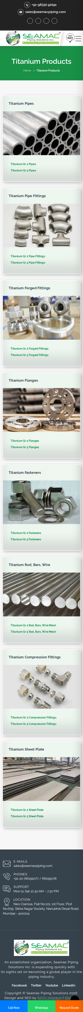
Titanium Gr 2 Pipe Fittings (28, 256)
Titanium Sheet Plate (26, 749)
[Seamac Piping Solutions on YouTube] (54, 21)
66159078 (49, 878)
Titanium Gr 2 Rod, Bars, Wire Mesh (33, 625)
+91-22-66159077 (26, 878)
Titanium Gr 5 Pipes (23, 170)
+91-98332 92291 (44, 5)
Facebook (19, 985)
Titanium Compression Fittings (35, 657)
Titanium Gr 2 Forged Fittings (29, 348)
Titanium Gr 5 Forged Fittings (29, 355)
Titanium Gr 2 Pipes (23, 164)
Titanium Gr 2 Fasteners (26, 533)
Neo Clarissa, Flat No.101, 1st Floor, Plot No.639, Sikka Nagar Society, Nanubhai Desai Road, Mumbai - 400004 (41, 908)
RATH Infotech (49, 998)
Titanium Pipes (21, 103)
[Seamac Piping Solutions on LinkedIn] (46, 21)
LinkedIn (68, 985)
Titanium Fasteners (25, 473)
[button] (70, 38)
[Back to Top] (74, 1000)
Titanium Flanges (23, 380)
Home (27, 70)
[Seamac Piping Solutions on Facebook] (30, 21)
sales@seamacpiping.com (45, 12)
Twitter (36, 985)
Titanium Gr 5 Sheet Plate (27, 816)
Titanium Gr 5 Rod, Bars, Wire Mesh (33, 631)
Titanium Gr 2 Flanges (25, 440)
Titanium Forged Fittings (29, 288)
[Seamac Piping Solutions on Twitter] (38, 21)
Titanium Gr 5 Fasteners (26, 539)
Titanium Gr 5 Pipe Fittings (28, 262)
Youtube (51, 985)
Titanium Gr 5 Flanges (25, 447)
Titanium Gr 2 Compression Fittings (33, 717)
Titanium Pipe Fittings (27, 196)
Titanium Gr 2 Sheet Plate (27, 809)
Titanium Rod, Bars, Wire (29, 565)
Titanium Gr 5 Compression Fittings (33, 723)
